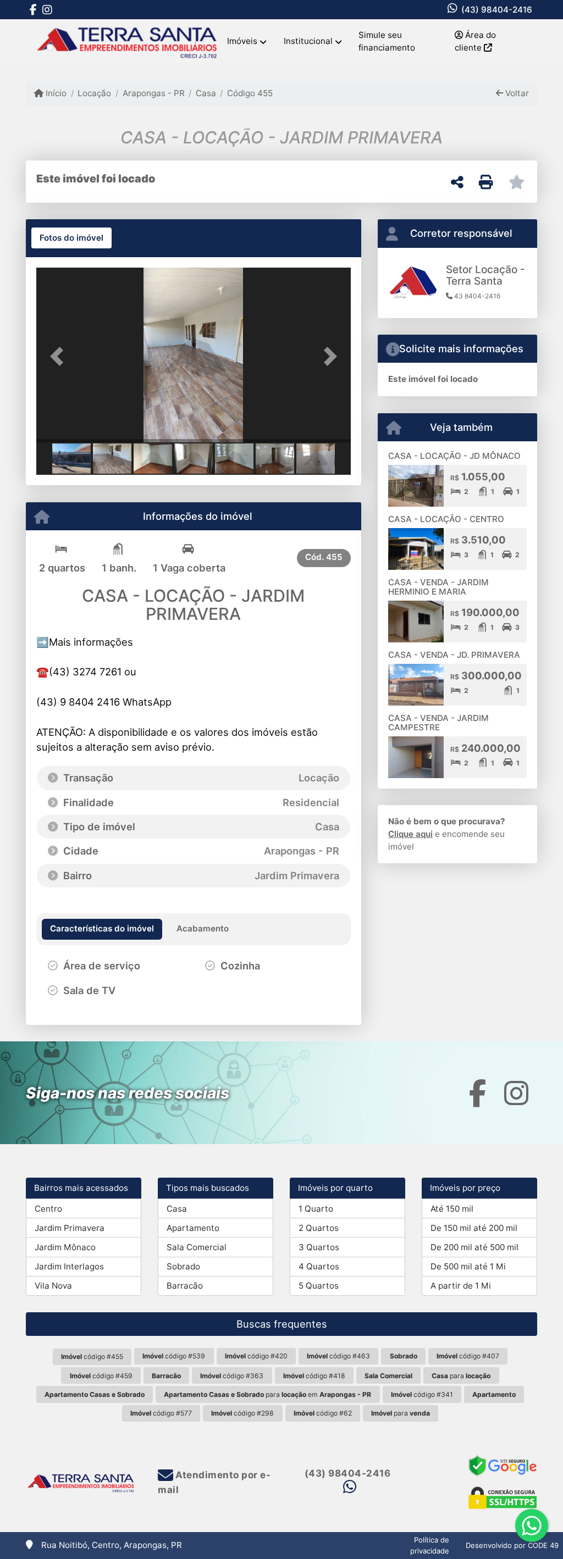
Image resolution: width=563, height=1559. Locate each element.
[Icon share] (33, 9)
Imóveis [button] (242, 41)
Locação (94, 93)
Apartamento (193, 1228)
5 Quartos (319, 1285)
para (461, 1376)
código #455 (92, 1356)
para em (267, 1394)
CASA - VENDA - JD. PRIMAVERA (454, 655)
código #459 (101, 1376)
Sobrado (183, 1266)
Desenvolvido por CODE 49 (512, 1545)
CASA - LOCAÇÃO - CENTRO (446, 519)
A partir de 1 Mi (460, 1285)
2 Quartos (319, 1228)
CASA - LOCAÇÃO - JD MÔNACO (454, 456)
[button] (60, 356)
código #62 (323, 1413)
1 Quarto (316, 1208)
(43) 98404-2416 (496, 9)
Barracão (185, 1285)
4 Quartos (319, 1266)
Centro (48, 1208)
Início (55, 93)
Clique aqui (410, 834)
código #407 (468, 1356)
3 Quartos (319, 1247)
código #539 (173, 1356)
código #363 (231, 1376)
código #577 (161, 1413)
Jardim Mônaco (65, 1247)
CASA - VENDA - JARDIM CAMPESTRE (438, 723)
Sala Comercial (197, 1247)
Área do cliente (475, 41)
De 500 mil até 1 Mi (468, 1266)
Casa (206, 93)
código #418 (314, 1376)
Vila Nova (53, 1285)
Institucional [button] (308, 41)
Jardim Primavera (69, 1228)
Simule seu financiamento (386, 41)
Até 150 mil (451, 1208)
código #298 (242, 1413)
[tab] (71, 238)
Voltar (516, 93)
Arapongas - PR (153, 93)
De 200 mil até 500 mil (474, 1247)
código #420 (256, 1356)
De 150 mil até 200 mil (473, 1228)
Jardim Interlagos (69, 1266)
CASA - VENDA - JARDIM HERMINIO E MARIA (438, 587)
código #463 (338, 1356)
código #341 (422, 1394)
